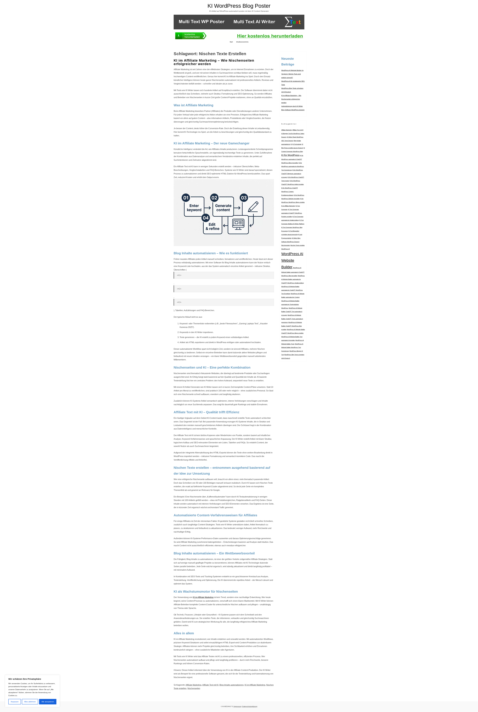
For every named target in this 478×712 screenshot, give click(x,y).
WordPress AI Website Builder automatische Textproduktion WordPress (290, 304)
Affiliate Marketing (193, 685)
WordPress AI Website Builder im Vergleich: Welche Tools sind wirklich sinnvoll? (292, 74)
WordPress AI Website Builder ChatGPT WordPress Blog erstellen (291, 326)
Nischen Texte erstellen (297, 245)
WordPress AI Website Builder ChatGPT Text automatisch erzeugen (291, 311)
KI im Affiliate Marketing (203, 597)
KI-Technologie (296, 144)
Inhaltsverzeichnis (242, 42)
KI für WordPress (290, 155)
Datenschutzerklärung (249, 706)
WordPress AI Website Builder (292, 260)
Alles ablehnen (30, 702)
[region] (32, 691)
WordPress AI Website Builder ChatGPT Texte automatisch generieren (292, 318)
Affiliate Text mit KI (210, 685)
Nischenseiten (193, 688)
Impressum (237, 706)
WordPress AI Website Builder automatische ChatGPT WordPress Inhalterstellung (293, 279)
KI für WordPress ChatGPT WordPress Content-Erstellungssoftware (289, 191)
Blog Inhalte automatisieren (231, 685)
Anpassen (15, 702)
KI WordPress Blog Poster (239, 6)
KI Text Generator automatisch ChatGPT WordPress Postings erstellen (291, 213)
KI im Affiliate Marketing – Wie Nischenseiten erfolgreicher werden (214, 62)
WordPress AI (285, 249)
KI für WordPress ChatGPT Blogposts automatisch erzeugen (292, 173)
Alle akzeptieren (47, 702)
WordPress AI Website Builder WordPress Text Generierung (292, 347)
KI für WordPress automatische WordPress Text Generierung (292, 166)
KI (291, 144)
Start (231, 42)
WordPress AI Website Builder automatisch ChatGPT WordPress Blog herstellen (292, 272)
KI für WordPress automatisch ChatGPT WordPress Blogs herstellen (292, 159)
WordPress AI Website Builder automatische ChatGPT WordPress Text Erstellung (292, 290)
